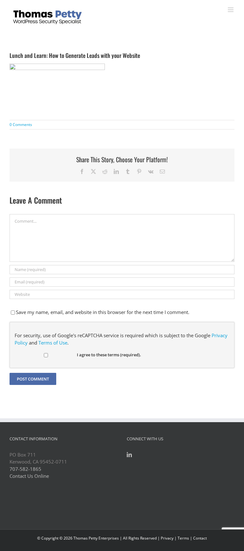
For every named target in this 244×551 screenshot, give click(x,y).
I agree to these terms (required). (109, 355)
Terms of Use (52, 342)
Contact (200, 538)
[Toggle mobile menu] (231, 9)
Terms (183, 538)
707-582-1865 (25, 469)
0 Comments (21, 124)
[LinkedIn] (129, 454)
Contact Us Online (29, 476)
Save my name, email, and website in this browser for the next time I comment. (102, 312)
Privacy (167, 538)
